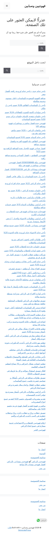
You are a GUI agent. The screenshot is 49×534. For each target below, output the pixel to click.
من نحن (42, 468)
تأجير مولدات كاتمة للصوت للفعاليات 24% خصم (25, 112)
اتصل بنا (42, 449)
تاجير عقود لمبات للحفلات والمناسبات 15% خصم (24, 250)
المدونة (42, 453)
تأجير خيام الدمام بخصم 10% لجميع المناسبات (26, 137)
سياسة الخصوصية (38, 457)
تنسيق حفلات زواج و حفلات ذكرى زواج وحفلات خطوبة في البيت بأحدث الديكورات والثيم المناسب (25, 416)
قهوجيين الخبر (39, 430)
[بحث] (41, 48)
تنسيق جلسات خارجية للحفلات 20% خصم (27, 246)
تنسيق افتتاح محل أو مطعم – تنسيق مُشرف (27, 268)
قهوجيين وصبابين (34, 6)
